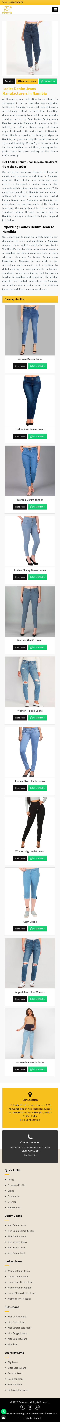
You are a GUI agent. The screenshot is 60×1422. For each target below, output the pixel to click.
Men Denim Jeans (17, 1225)
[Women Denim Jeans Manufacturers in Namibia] (30, 330)
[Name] (55, 9)
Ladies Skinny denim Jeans (22, 1293)
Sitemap (12, 1202)
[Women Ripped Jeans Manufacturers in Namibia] (30, 682)
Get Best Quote (28, 81)
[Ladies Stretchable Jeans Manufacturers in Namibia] (30, 752)
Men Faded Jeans (16, 1247)
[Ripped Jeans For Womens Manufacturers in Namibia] (30, 963)
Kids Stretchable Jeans (20, 1328)
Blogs (11, 1191)
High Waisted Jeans (18, 1390)
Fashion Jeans (15, 1384)
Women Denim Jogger (19, 1287)
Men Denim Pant (16, 1253)
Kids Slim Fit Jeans (17, 1339)
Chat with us (49, 81)
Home (11, 1179)
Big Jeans (13, 1362)
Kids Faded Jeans (17, 1322)
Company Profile (16, 1185)
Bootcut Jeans (15, 1373)
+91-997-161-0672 (14, 2)
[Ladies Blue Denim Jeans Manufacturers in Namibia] (30, 400)
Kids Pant (13, 1344)
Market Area (14, 1207)
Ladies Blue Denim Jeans (21, 1282)
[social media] (22, 1407)
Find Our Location (30, 1119)
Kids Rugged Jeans (17, 1333)
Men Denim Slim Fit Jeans (21, 1231)
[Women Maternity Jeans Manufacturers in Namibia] (30, 1033)
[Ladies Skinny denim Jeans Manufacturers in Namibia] (30, 541)
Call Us (10, 81)
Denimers (23, 1402)
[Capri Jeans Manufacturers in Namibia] (30, 893)
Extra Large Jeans (17, 1368)
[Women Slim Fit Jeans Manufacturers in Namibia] (30, 611)
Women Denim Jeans (19, 1271)
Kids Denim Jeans (17, 1316)
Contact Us (30, 1155)
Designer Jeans (16, 1379)
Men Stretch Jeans (17, 1242)
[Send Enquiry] (30, 48)
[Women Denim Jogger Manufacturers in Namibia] (30, 471)
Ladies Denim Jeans (18, 1276)
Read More (20, 366)
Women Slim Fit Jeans (19, 1299)
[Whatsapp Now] (3, 1411)
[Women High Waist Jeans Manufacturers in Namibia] (30, 822)
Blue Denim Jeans (17, 1236)
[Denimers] (7, 9)
